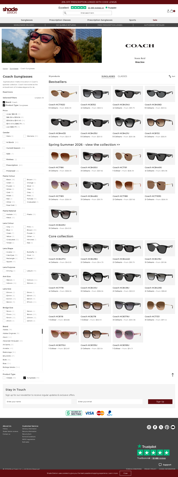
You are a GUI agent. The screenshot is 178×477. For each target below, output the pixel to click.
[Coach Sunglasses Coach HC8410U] (96, 277)
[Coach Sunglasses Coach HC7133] (160, 306)
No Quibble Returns (66, 25)
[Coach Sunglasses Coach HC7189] (64, 185)
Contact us (6, 434)
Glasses (122, 76)
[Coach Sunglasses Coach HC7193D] (160, 185)
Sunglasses (27, 20)
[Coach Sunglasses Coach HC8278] (96, 306)
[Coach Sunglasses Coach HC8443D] (64, 123)
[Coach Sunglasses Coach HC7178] (64, 277)
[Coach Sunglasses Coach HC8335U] (96, 334)
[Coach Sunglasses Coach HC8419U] (160, 248)
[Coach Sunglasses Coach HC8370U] (64, 334)
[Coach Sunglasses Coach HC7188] (128, 185)
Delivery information (29, 429)
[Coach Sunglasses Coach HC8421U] (128, 123)
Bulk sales (25, 442)
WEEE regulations (28, 439)
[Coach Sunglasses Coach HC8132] (160, 123)
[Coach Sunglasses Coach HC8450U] (96, 157)
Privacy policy (150, 469)
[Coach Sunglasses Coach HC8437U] (64, 248)
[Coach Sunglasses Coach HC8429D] (160, 277)
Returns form (26, 434)
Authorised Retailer (154, 25)
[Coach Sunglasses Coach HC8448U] (96, 185)
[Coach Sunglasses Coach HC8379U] (128, 306)
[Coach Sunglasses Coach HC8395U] (128, 334)
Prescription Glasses (60, 20)
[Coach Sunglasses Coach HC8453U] (64, 214)
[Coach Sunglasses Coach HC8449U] (160, 157)
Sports (132, 20)
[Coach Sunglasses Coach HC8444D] (128, 248)
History (5, 429)
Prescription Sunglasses (100, 20)
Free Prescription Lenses (110, 25)
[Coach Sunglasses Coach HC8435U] (96, 123)
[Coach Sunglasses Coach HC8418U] (128, 277)
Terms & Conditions (28, 437)
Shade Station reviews (10, 431)
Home (5, 68)
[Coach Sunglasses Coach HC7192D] (64, 94)
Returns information (29, 431)
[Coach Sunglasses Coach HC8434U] (128, 94)
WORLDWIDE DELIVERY (24, 25)
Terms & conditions (134, 469)
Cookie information (167, 469)
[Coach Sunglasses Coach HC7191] (128, 157)
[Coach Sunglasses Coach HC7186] (64, 157)
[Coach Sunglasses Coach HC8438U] (96, 248)
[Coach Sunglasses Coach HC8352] (96, 94)
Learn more (113, 473)
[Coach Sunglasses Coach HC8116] (64, 306)
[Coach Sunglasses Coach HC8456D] (160, 94)
